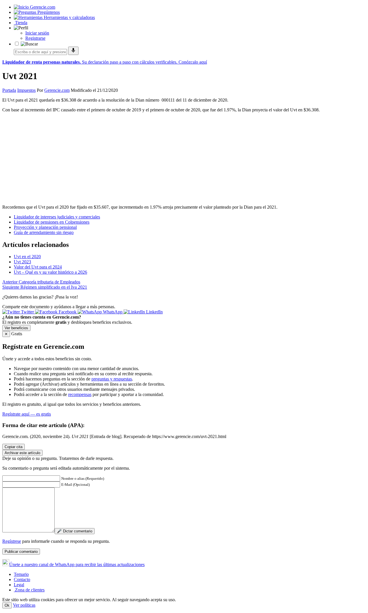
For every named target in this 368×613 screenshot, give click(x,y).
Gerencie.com (57, 90)
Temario (21, 574)
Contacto (22, 579)
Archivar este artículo (22, 453)
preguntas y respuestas (111, 378)
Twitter (27, 311)
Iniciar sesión (37, 33)
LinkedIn (154, 311)
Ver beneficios (16, 328)
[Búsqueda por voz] (73, 51)
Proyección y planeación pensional (45, 227)
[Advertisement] (184, 157)
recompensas (79, 394)
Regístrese (11, 541)
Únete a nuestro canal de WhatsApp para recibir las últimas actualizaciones (77, 564)
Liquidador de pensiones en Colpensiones (51, 222)
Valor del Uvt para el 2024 (38, 266)
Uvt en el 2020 (27, 256)
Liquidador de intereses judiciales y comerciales (57, 216)
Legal (19, 584)
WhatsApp (113, 311)
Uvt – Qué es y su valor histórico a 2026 (50, 272)
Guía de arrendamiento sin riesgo (44, 232)
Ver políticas (24, 605)
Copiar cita (13, 447)
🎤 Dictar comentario (74, 531)
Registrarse (35, 38)
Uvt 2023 (22, 261)
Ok (7, 605)
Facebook (67, 311)
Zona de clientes (29, 589)
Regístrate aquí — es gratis (26, 414)
